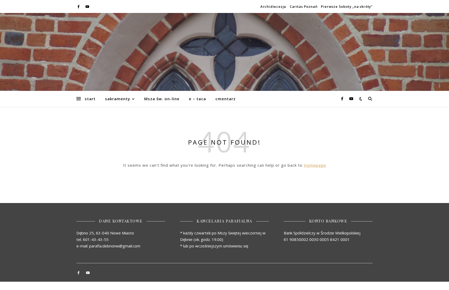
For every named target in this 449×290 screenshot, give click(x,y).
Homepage (315, 165)
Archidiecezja (273, 6)
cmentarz (225, 98)
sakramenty (117, 98)
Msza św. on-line (162, 98)
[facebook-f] (78, 6)
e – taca (197, 98)
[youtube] (87, 6)
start (90, 98)
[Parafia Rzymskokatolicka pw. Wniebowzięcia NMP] (224, 52)
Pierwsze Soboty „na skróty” (347, 6)
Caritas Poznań (303, 6)
